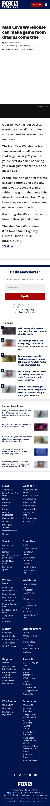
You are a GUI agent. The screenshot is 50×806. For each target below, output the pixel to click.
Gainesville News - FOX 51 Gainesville (9, 675)
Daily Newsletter (9, 530)
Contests (27, 652)
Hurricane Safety (30, 509)
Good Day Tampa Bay (27, 45)
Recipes (26, 563)
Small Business (9, 646)
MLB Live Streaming (27, 721)
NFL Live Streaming (27, 709)
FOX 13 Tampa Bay (9, 45)
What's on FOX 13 (31, 648)
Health (5, 505)
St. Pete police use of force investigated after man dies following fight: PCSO (14, 451)
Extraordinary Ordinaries (29, 559)
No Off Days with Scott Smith (10, 556)
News (5, 485)
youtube (30, 775)
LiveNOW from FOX (29, 594)
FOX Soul (27, 602)
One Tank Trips (9, 597)
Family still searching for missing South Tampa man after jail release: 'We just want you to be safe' (16, 414)
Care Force (7, 621)
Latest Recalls (8, 636)
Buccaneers (7, 545)
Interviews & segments (7, 713)
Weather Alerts (29, 505)
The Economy (8, 642)
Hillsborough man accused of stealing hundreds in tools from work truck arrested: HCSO (16, 463)
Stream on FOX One (29, 703)
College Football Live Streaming (30, 715)
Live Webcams (29, 499)
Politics (5, 509)
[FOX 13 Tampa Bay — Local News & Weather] (10, 4)
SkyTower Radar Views (30, 491)
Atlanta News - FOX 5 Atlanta (9, 681)
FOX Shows (28, 645)
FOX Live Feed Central (29, 606)
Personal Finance (10, 639)
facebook (14, 775)
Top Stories (7, 489)
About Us (28, 659)
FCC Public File (29, 687)
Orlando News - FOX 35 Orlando (9, 667)
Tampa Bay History (7, 617)
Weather (28, 485)
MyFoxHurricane (30, 518)
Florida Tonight (9, 590)
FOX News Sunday (7, 526)
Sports (6, 541)
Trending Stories (30, 642)
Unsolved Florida (9, 518)
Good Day (29, 541)
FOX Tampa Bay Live (30, 616)
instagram (25, 775)
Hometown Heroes (28, 553)
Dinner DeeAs (8, 594)
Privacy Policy (28, 309)
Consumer (7, 502)
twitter (20, 775)
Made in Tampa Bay (9, 605)
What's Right (7, 587)
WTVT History (29, 678)
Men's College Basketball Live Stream (29, 740)
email (35, 775)
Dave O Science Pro (30, 571)
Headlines (27, 632)
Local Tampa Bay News (10, 494)
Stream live (7, 708)
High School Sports (7, 568)
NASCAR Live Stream (29, 727)
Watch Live (36, 5)
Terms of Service (27, 312)
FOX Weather (29, 521)
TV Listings (27, 669)
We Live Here (7, 581)
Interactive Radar (30, 495)
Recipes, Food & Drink (9, 611)
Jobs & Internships (28, 673)
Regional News (7, 660)
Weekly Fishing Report (8, 562)
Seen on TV (7, 521)
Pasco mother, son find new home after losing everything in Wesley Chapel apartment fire (17, 438)
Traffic (26, 545)
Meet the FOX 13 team (30, 664)
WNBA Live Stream (28, 755)
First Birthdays (29, 567)
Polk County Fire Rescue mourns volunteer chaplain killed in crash (32, 331)
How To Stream (30, 584)
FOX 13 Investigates (7, 513)
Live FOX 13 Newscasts (28, 588)
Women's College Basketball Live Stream (30, 748)
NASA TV (27, 611)
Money (6, 628)
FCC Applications (30, 690)
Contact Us (28, 694)
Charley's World (30, 548)
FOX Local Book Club (30, 637)
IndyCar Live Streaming (28, 733)
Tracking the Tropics (28, 513)
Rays (4, 548)
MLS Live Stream (30, 760)
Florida (5, 499)
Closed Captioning (27, 682)
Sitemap (6, 534)
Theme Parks (8, 600)
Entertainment (32, 628)
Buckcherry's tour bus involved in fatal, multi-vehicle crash (16, 425)
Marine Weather (30, 502)
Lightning (6, 552)
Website (7, 246)
